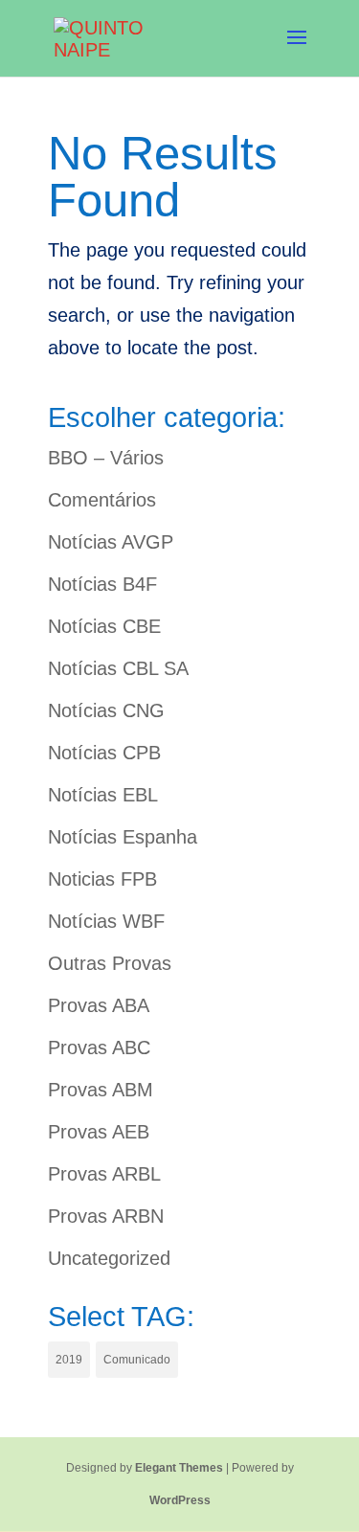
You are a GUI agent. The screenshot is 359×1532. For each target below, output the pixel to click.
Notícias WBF (106, 921)
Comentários (102, 499)
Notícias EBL (103, 794)
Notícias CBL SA (118, 668)
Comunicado (136, 1359)
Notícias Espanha (122, 836)
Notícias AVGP (110, 541)
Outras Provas (109, 963)
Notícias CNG (106, 710)
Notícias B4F (102, 584)
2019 (69, 1359)
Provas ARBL (104, 1173)
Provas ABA (98, 1005)
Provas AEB (98, 1131)
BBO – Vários (106, 457)
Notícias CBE (104, 626)
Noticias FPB (102, 879)
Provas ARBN (106, 1216)
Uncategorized (109, 1258)
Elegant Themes (179, 1468)
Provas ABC (99, 1047)
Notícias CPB (104, 752)
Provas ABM (100, 1089)
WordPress (180, 1500)
